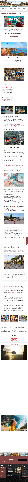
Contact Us (25, 480)
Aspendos (9, 286)
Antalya (14, 29)
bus (23, 189)
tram (18, 169)
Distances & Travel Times (14, 57)
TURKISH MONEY (3, 473)
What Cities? (14, 2)
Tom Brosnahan (5, 480)
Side (12, 286)
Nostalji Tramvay (11, 165)
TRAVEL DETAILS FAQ (3, 475)
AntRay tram (6, 165)
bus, (21, 29)
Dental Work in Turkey (4, 432)
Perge (7, 286)
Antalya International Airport (6, 91)
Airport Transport (8, 84)
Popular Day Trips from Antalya (14, 283)
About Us (2, 480)
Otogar (3, 92)
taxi (12, 96)
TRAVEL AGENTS (3, 471)
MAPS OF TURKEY (3, 467)
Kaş (7, 306)
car (4, 230)
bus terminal (5, 126)
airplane (19, 29)
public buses (13, 32)
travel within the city (11, 229)
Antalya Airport (3, 100)
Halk (14, 125)
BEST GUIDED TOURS (2, 469)
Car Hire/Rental (14, 226)
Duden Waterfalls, (12, 292)
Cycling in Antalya (14, 271)
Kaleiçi (24, 245)
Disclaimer (9, 480)
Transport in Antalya (14, 147)
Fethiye (5, 290)
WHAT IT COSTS (3, 477)
